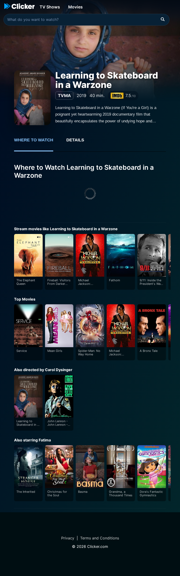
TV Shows (50, 6)
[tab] (37, 142)
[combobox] (86, 20)
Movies (75, 6)
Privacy (67, 538)
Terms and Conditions (99, 538)
